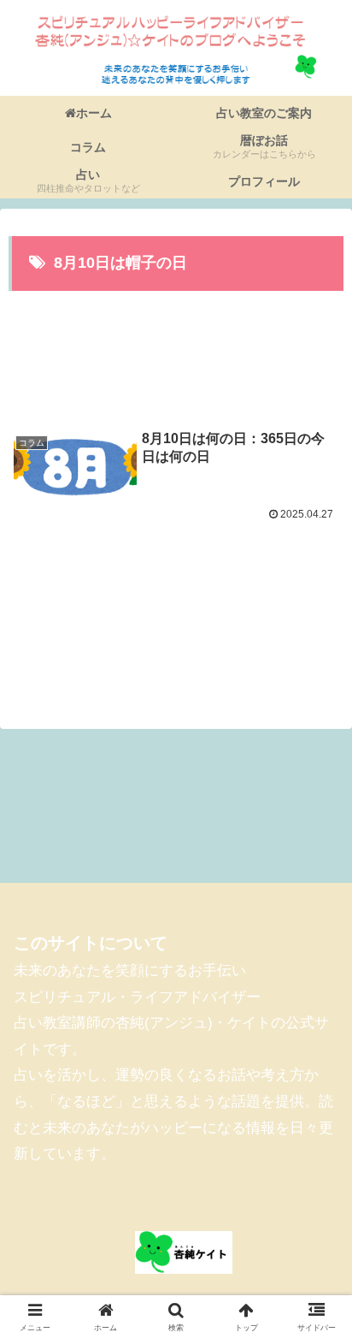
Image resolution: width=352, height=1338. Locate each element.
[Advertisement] (176, 350)
